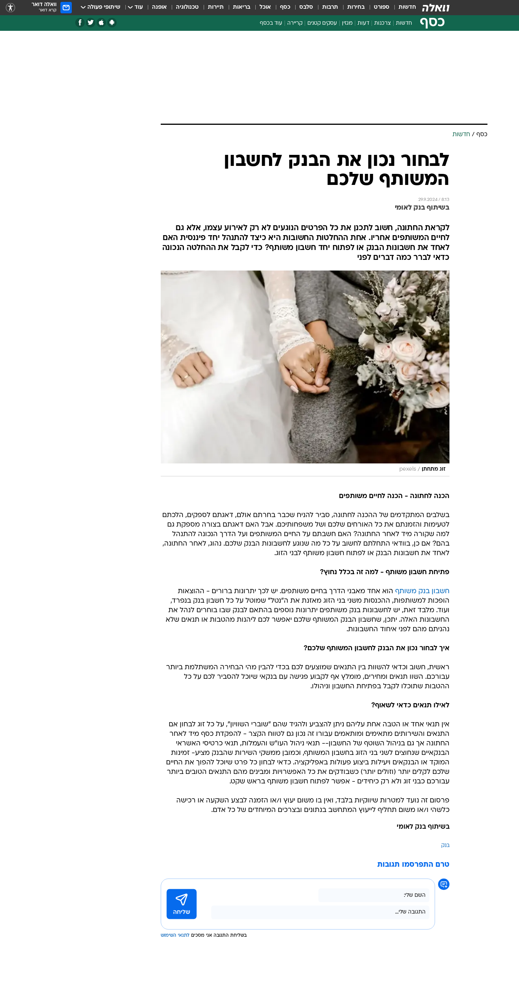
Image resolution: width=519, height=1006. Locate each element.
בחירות (356, 7)
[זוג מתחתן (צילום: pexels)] (305, 373)
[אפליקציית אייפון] (101, 22)
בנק (445, 845)
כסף (285, 7)
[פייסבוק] (80, 22)
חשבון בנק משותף (422, 591)
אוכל (265, 7)
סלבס (306, 7)
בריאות (241, 7)
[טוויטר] (90, 22)
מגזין (347, 23)
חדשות (407, 7)
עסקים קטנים (322, 23)
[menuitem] (402, 7)
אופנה (159, 7)
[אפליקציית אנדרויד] (112, 22)
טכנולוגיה (187, 7)
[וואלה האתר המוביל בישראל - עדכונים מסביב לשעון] (435, 7)
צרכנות (382, 23)
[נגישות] (10, 8)
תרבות (330, 7)
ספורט (381, 7)
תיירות (216, 7)
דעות (363, 23)
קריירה (294, 23)
